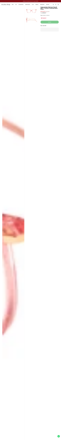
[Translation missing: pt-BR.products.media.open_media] (13, 223)
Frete (41, 15)
